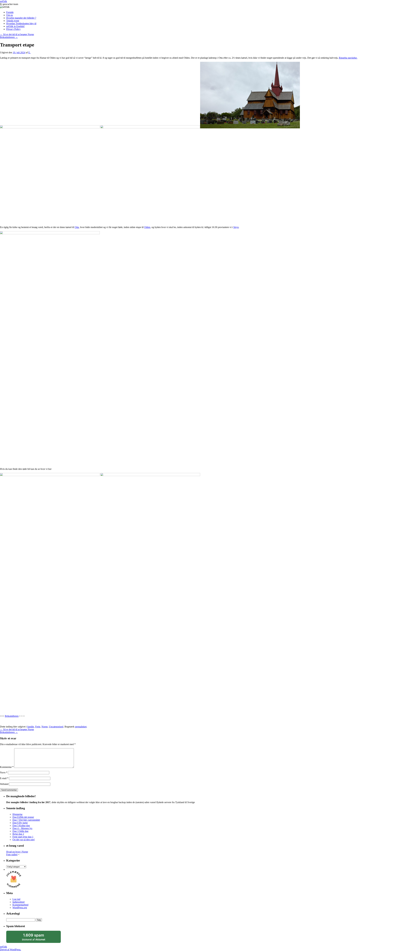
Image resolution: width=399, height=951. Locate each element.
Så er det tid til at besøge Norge (17, 34)
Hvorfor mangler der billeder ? (21, 18)
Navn (3, 772)
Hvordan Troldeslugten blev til (21, 23)
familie (30, 726)
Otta (77, 227)
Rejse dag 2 (18, 834)
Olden (147, 227)
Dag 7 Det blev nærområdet (26, 820)
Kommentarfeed (20, 904)
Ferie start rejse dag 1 (22, 836)
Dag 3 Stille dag (20, 831)
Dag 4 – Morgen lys (22, 828)
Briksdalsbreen (9, 37)
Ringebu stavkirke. (348, 57)
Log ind (16, 899)
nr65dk (3, 1)
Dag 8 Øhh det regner (23, 817)
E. (29, 52)
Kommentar (7, 767)
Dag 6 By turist (20, 822)
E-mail (4, 778)
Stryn (236, 227)
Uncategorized (56, 726)
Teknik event (12, 20)
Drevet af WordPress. (10, 949)
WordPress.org (19, 907)
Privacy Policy (13, 29)
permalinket (81, 726)
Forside (10, 12)
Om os (9, 15)
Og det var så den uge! (23, 839)
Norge (44, 726)
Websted (4, 784)
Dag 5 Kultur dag (21, 825)
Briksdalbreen (12, 716)
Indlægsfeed (18, 902)
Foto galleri (11, 854)
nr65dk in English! (15, 26)
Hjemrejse (17, 814)
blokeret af (37, 938)
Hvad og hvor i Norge (17, 851)
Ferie (37, 726)
